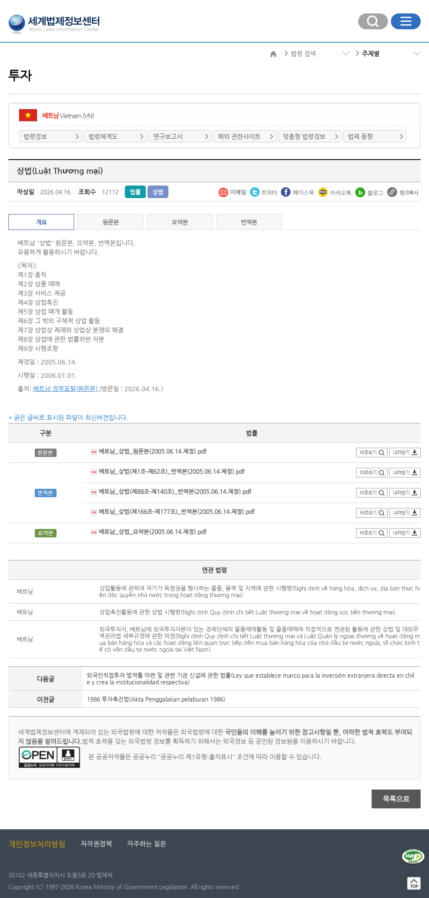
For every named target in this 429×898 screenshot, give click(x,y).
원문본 (111, 222)
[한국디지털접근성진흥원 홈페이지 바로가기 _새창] (413, 852)
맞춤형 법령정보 (304, 136)
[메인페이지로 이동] (53, 23)
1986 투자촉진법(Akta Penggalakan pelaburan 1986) (156, 699)
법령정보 (35, 136)
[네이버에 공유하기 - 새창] (370, 191)
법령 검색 (303, 53)
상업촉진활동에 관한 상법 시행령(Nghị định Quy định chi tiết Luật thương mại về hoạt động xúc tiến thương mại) (247, 612)
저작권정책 (96, 844)
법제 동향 (360, 136)
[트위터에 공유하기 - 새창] (264, 191)
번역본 (249, 222)
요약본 (180, 222)
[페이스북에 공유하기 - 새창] (298, 191)
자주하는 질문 (146, 844)
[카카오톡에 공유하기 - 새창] (335, 191)
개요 (41, 222)
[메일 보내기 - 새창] (233, 191)
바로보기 (368, 452)
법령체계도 (103, 136)
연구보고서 (168, 136)
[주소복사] (403, 191)
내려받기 (401, 452)
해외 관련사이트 (239, 136)
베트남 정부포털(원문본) (66, 388)
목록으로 (396, 799)
